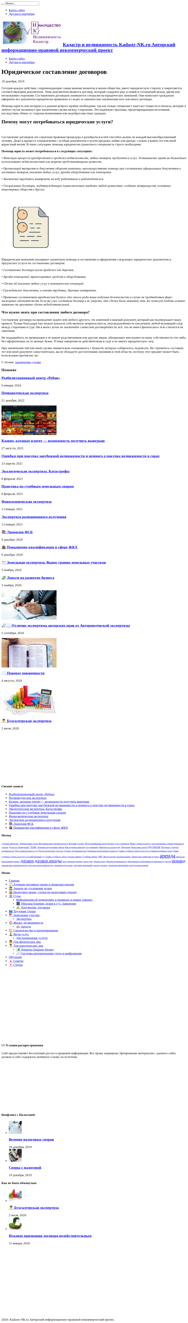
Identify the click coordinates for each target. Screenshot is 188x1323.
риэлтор (103, 865)
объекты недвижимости (116, 861)
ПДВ (149, 847)
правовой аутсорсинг (63, 865)
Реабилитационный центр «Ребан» (30, 378)
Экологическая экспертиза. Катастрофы (35, 471)
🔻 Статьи (16, 965)
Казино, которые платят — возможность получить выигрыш (53, 441)
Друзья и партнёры (22, 14)
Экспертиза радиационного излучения (33, 517)
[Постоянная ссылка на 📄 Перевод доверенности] (29, 666)
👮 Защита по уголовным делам (30, 888)
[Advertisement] (29, 758)
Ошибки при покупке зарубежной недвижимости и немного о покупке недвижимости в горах (80, 456)
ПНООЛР (156, 847)
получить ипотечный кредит (40, 865)
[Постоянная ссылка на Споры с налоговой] (15, 1161)
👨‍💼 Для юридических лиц (26, 945)
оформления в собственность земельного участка (149, 861)
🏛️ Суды (15, 896)
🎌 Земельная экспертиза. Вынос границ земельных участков (53, 562)
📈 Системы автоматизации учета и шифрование (49, 953)
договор (27, 861)
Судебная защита (89, 857)
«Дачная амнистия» (10, 844)
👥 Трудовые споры (22, 911)
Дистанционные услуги (32, 938)
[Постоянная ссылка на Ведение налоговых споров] (15, 1133)
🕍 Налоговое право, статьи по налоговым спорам (43, 892)
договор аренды (48, 861)
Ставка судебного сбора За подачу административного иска (145, 851)
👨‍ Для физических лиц (25, 942)
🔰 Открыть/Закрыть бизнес (35, 949)
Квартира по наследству (110, 847)
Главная (14, 880)
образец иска (99, 861)
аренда (167, 855)
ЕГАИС (33, 847)
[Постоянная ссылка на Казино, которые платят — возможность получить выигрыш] (29, 434)
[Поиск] (2, 4)
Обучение (15, 957)
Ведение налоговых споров (31, 1139)
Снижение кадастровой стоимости (102, 851)
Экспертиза (24, 919)
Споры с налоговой (25, 1167)
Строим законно (75, 857)
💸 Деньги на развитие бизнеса (27, 578)
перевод (178, 861)
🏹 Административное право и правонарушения (41, 884)
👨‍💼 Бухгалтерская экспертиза (26, 721)
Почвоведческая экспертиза (24, 393)
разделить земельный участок (87, 865)
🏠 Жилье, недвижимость (26, 922)
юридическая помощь (138, 865)
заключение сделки (28, 362)
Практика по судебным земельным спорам (37, 486)
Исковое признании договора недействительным (50, 1236)
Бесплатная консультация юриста (53, 844)
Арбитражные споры (29, 844)
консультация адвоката (72, 861)
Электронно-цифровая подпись (145, 857)
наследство (88, 861)
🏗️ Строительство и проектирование (33, 930)
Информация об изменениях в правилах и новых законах (54, 899)
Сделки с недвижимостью (75, 851)
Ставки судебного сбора (56, 857)
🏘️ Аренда (23, 926)
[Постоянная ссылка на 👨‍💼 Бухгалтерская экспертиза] (29, 714)
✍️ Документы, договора (33, 907)
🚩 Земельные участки (24, 915)
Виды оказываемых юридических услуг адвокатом (107, 844)
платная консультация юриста (14, 865)
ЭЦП (100, 857)
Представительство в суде (26, 851)
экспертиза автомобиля (118, 865)
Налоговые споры (139, 847)
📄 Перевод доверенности (23, 673)
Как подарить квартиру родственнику (82, 847)
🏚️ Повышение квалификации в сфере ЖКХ (39, 547)
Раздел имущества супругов (51, 851)
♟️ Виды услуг (19, 934)
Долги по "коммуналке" (19, 847)
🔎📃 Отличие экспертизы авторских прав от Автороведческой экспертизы (65, 625)
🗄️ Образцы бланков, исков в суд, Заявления (46, 903)
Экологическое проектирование (117, 857)
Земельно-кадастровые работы (50, 847)
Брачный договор (76, 844)
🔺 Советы (16, 961)
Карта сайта (17, 10)
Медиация (125, 847)
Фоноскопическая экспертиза (26, 501)
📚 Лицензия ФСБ (17, 532)
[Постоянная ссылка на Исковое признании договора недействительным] (15, 1229)
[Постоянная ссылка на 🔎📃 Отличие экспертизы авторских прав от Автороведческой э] (29, 618)
